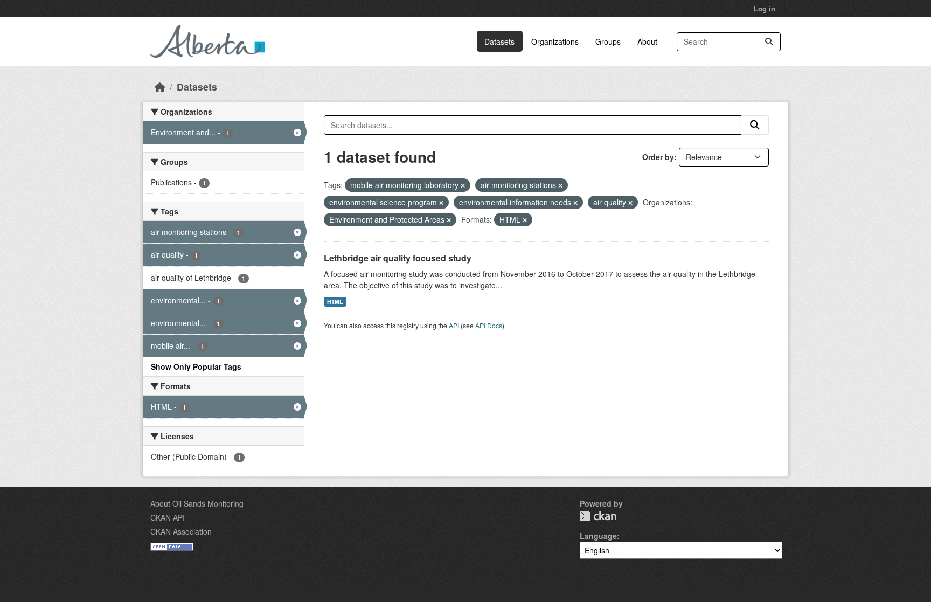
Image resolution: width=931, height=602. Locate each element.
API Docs (488, 325)
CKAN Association (181, 531)
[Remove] (463, 185)
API (454, 325)
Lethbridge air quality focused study (397, 258)
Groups (608, 41)
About (647, 41)
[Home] (160, 86)
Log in (764, 8)
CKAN (598, 516)
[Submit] (769, 41)
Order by (658, 156)
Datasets (499, 41)
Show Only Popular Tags (196, 366)
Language (598, 535)
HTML (335, 301)
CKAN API (167, 517)
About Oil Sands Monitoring (197, 503)
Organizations (555, 41)
